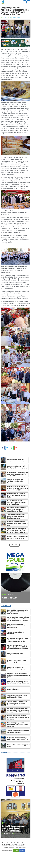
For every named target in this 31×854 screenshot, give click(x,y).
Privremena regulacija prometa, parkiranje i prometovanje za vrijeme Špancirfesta (17, 724)
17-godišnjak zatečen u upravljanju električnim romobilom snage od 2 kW (17, 738)
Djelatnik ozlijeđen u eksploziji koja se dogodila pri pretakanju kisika (16, 495)
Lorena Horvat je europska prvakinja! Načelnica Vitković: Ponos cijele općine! (18, 682)
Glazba (5, 594)
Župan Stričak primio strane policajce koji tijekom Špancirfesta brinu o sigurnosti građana (17, 611)
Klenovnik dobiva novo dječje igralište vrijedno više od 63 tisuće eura (17, 523)
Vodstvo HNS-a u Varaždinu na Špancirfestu (15, 633)
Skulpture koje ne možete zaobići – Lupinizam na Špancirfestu (17, 696)
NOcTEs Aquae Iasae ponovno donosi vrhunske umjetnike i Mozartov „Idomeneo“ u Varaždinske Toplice (17, 640)
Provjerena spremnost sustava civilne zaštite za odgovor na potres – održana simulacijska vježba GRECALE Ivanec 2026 (18, 710)
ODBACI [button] (22, 850)
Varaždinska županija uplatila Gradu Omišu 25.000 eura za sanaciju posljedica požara (18, 675)
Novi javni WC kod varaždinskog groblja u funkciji (18, 745)
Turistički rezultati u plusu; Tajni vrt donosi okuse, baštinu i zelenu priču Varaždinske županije (17, 703)
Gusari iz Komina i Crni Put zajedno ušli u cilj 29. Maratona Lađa (17, 537)
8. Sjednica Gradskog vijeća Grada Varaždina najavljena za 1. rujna (16, 661)
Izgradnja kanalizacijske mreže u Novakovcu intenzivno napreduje (17, 467)
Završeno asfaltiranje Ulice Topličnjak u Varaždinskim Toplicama (15, 481)
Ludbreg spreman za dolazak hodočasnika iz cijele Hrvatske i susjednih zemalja (16, 625)
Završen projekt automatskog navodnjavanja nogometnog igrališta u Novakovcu (16, 516)
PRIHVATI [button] (16, 850)
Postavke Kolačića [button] (7, 850)
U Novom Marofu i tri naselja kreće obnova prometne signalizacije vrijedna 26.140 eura (17, 474)
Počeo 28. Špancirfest (13, 689)
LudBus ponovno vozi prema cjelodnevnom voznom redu (15, 460)
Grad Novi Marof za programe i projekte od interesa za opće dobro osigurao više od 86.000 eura (17, 488)
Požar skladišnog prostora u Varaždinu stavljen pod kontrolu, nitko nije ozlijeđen (17, 502)
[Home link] (3, 2)
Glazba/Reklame (9, 598)
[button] (3, 448)
